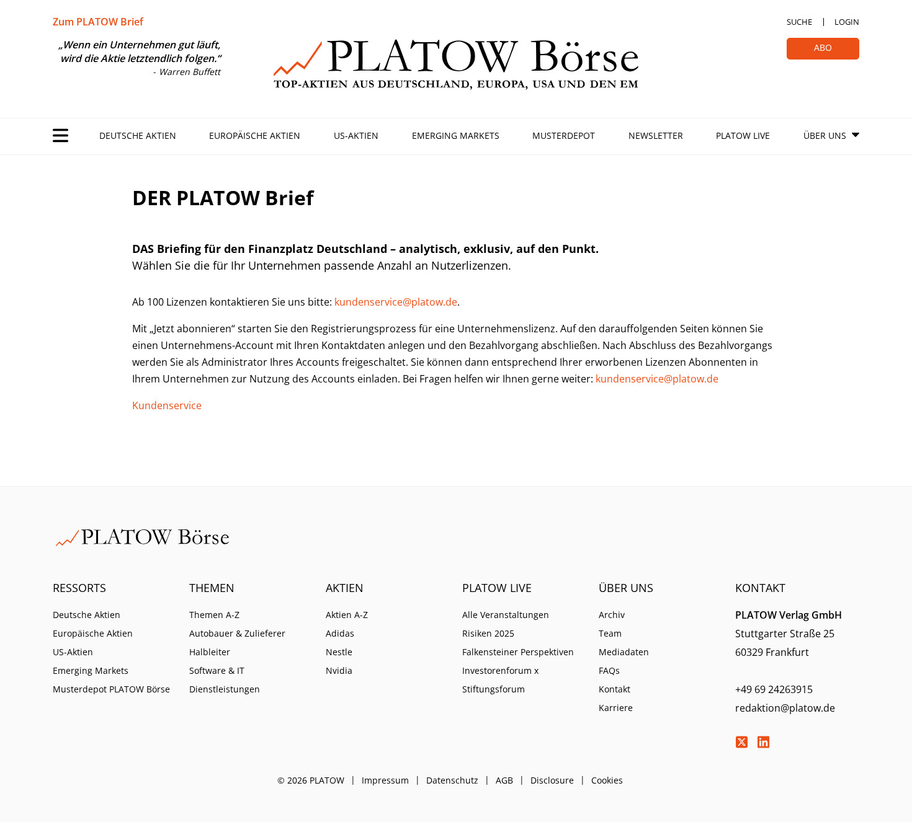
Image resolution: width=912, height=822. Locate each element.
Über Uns (824, 135)
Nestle (339, 652)
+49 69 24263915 (774, 689)
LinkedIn (763, 742)
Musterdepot (563, 135)
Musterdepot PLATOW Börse (111, 689)
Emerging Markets (455, 135)
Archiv (612, 615)
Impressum (385, 780)
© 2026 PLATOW (310, 780)
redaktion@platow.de (785, 708)
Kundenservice (167, 405)
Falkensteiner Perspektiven (518, 652)
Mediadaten (624, 652)
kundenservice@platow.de (395, 302)
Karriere (616, 708)
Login (846, 21)
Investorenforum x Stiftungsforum (500, 680)
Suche (799, 21)
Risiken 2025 (488, 633)
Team (610, 633)
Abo (823, 47)
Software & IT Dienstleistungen (224, 680)
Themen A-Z (214, 615)
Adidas (340, 633)
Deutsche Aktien (137, 135)
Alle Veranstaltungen (505, 615)
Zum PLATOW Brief (98, 22)
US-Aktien (356, 135)
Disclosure (552, 780)
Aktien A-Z (347, 615)
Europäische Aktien (254, 135)
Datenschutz (452, 780)
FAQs (609, 670)
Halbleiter (209, 652)
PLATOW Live (743, 135)
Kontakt (614, 689)
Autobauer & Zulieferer (237, 633)
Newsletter (655, 135)
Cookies (607, 780)
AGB (504, 780)
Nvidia (339, 670)
